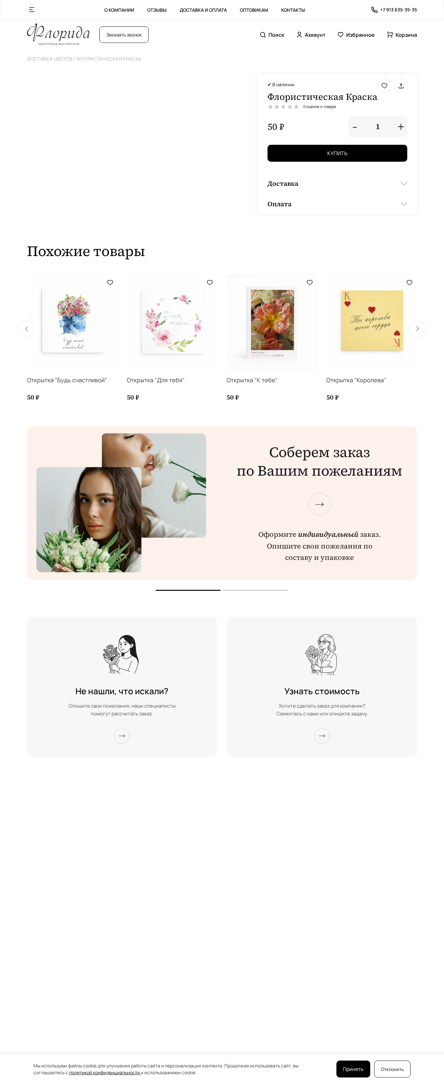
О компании (119, 10)
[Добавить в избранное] (384, 85)
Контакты (293, 10)
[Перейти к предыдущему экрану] (188, 590)
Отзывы (157, 10)
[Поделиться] (401, 85)
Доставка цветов (50, 59)
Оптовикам (254, 10)
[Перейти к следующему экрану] (319, 504)
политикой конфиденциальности (105, 1072)
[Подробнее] (122, 736)
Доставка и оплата (203, 10)
